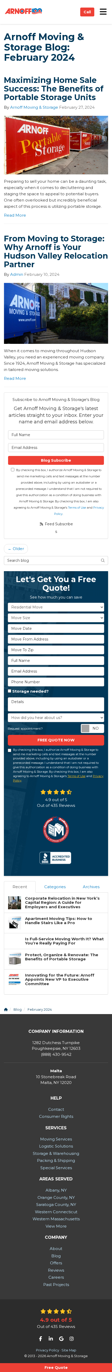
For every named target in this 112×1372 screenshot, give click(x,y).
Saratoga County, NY (56, 1204)
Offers (56, 1262)
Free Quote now (56, 740)
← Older (16, 548)
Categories (55, 886)
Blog (56, 1255)
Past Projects (56, 1284)
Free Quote (56, 1367)
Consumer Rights (56, 1116)
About (56, 1248)
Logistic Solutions (56, 1146)
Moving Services (56, 1139)
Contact (56, 1109)
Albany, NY (56, 1190)
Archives (91, 886)
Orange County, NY (56, 1197)
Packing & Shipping (56, 1160)
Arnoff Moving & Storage (34, 107)
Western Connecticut (56, 1211)
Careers (56, 1277)
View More (56, 1226)
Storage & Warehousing (56, 1153)
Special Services (56, 1167)
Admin (16, 274)
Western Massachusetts (56, 1218)
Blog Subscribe (56, 460)
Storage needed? (30, 691)
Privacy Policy (47, 1350)
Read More (15, 215)
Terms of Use (77, 507)
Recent (20, 886)
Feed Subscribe (58, 524)
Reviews (56, 1270)
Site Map (68, 1350)
